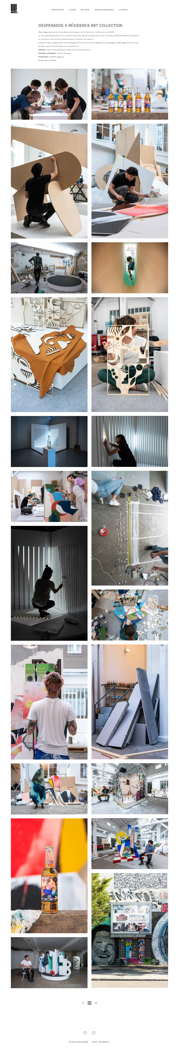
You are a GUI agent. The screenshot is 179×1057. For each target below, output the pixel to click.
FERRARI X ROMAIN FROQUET (96, 1003)
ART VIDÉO (85, 10)
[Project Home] (89, 1003)
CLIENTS (72, 10)
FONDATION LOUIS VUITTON (83, 1003)
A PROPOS (123, 10)
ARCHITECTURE (57, 10)
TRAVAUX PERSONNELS (104, 10)
